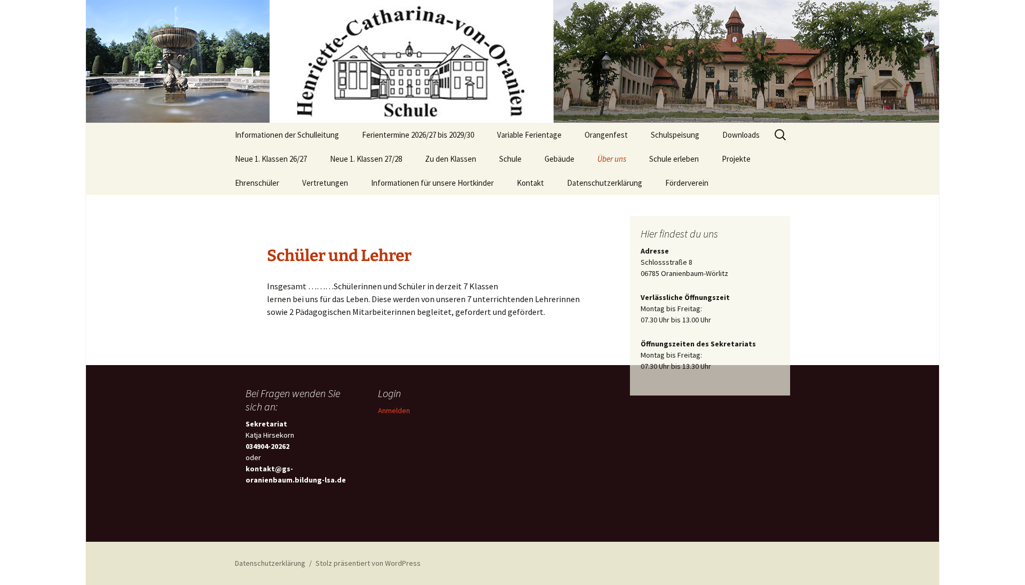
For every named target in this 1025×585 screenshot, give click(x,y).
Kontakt (530, 183)
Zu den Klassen (450, 159)
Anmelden (394, 410)
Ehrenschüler (257, 183)
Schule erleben (674, 159)
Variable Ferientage (529, 135)
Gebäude (559, 159)
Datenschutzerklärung (604, 183)
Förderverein (686, 183)
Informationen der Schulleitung (287, 135)
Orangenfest (606, 135)
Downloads (741, 135)
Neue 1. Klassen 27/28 (366, 159)
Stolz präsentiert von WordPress (368, 563)
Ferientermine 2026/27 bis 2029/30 (418, 135)
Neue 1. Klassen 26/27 (271, 159)
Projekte (736, 159)
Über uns (611, 159)
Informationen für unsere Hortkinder (432, 183)
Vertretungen (325, 183)
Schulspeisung (675, 135)
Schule (510, 159)
